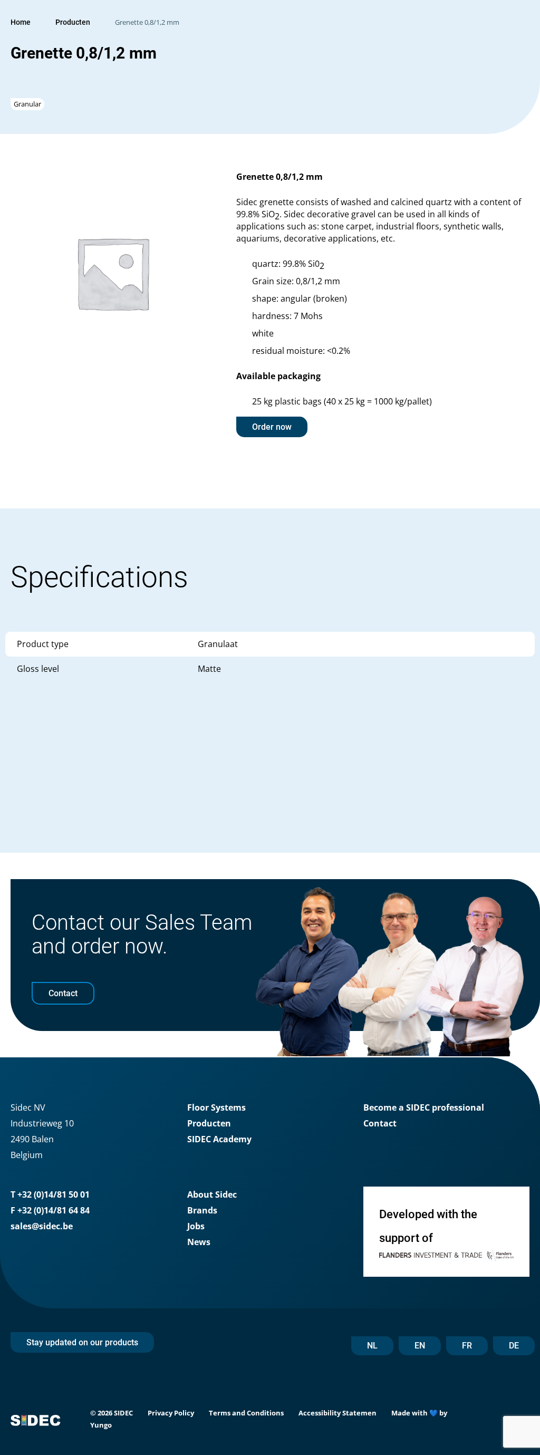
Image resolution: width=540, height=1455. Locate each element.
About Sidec (212, 1194)
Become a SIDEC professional (423, 1107)
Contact (380, 1123)
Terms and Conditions (246, 1413)
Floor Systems (216, 1107)
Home (21, 22)
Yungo (101, 1425)
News (198, 1242)
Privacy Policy (171, 1413)
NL (372, 1346)
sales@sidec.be (42, 1226)
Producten (72, 22)
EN (419, 1346)
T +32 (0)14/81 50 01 (50, 1194)
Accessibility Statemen (337, 1413)
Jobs (196, 1226)
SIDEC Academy (219, 1139)
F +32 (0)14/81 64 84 (50, 1210)
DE (514, 1346)
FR (467, 1346)
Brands (202, 1210)
